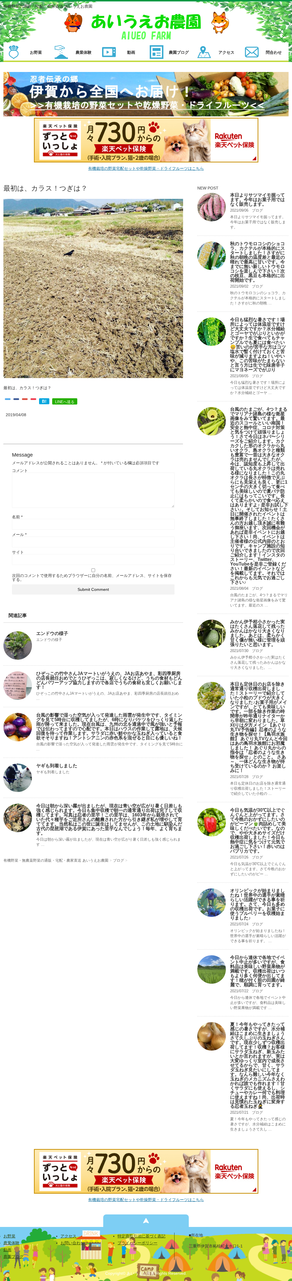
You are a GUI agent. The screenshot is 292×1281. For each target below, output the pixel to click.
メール (19, 535)
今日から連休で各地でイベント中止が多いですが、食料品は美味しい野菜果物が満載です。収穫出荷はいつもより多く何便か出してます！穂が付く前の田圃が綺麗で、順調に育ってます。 (257, 971)
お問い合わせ (72, 1243)
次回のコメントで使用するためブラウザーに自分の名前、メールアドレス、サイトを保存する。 (92, 577)
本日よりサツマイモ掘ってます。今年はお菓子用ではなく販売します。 (257, 200)
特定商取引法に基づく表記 (141, 1236)
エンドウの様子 (52, 633)
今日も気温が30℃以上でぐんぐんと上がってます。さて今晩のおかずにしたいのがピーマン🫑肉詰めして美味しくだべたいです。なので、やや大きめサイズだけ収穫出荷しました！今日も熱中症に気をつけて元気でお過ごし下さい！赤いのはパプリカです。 (258, 830)
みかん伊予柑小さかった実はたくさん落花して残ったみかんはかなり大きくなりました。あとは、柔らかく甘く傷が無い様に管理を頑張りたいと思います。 (257, 633)
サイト (18, 552)
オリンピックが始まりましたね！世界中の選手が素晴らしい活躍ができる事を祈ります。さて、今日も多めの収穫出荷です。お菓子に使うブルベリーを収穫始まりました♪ (257, 904)
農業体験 (11, 1243)
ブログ (257, 210)
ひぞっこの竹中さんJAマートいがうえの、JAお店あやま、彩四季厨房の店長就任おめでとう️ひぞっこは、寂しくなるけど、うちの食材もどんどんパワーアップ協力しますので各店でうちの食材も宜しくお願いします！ (109, 680)
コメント (20, 471)
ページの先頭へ (146, 1220)
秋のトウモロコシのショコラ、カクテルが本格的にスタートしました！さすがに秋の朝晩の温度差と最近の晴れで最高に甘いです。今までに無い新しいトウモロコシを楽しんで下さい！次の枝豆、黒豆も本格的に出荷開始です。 (257, 261)
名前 (17, 517)
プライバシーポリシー (137, 1243)
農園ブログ (13, 1256)
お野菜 (9, 1236)
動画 (7, 1249)
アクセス (68, 1236)
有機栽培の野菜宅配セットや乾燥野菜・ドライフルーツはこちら (146, 168)
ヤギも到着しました (56, 765)
